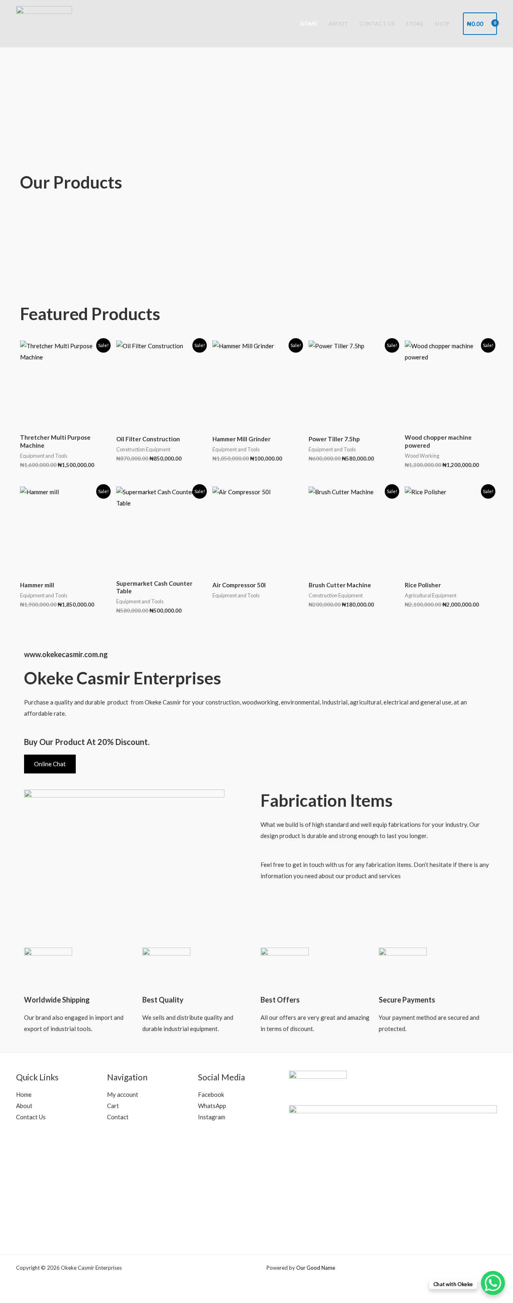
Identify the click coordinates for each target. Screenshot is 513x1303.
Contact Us (377, 23)
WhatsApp (212, 1105)
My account (122, 1094)
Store (415, 23)
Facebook (211, 1094)
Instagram (211, 1116)
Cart (113, 1105)
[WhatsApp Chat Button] (493, 1283)
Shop (442, 23)
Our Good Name (315, 1267)
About (338, 23)
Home (309, 23)
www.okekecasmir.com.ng (66, 654)
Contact (118, 1116)
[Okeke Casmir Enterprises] (44, 22)
